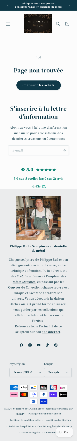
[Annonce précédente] (7, 5)
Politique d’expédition (21, 426)
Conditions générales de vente (55, 426)
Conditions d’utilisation (58, 420)
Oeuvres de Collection (24, 287)
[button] (8, 23)
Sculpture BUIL (21, 408)
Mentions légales (31, 432)
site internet (51, 332)
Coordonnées (52, 432)
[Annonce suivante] (69, 5)
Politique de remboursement (45, 413)
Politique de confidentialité (25, 420)
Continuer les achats (39, 85)
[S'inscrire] (64, 150)
